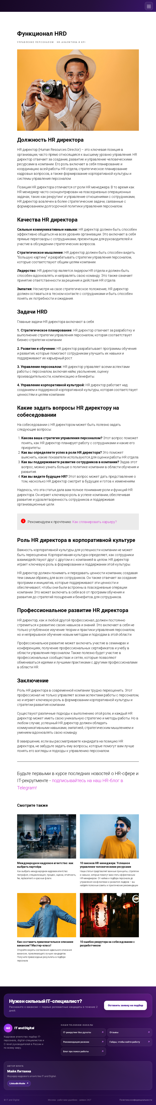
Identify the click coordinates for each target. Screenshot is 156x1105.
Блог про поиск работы (76, 1051)
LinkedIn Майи (19, 1083)
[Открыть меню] (149, 6)
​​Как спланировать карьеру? (94, 522)
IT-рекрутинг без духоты (77, 1032)
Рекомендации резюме (76, 1042)
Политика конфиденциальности (135, 1100)
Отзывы (114, 1032)
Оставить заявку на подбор (125, 1005)
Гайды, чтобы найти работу (125, 1042)
